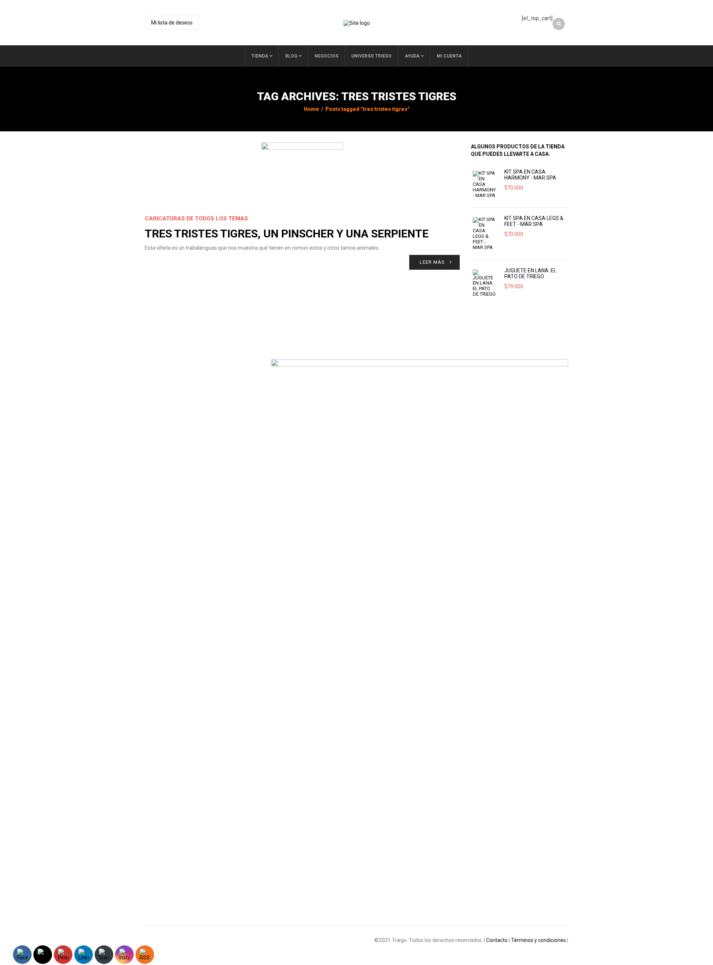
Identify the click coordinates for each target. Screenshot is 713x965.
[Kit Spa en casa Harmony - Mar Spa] (485, 184)
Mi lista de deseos (172, 23)
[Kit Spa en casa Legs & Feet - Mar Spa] (485, 233)
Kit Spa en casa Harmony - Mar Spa (530, 175)
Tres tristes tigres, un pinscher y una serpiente (287, 233)
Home (311, 109)
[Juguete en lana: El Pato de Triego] (485, 283)
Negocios (326, 56)
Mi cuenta (449, 56)
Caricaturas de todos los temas (196, 218)
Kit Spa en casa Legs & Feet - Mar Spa (533, 221)
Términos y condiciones (538, 940)
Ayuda (412, 56)
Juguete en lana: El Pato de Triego (530, 273)
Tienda (259, 56)
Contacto (497, 940)
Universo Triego (371, 56)
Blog (291, 56)
